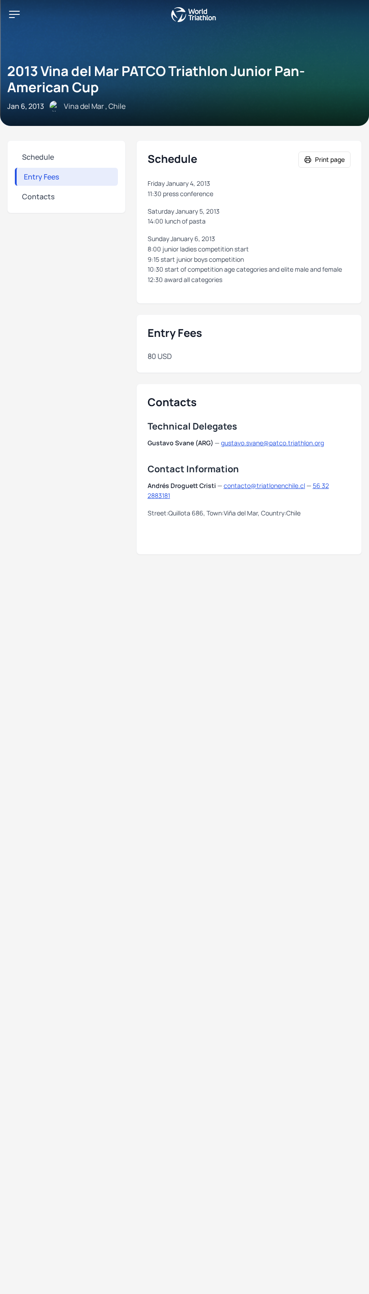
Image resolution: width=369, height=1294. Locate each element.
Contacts (38, 196)
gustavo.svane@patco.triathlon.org (272, 443)
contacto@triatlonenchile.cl (264, 485)
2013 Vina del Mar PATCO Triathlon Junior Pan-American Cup (156, 79)
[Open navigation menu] (14, 14)
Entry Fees (41, 177)
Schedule (38, 157)
